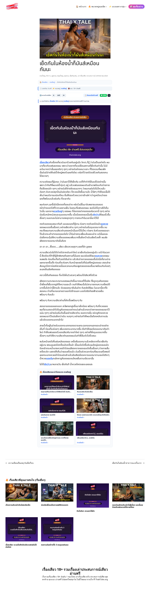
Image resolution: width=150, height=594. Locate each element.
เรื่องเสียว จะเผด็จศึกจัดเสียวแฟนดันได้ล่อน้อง (21, 546)
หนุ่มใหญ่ (60, 76)
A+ (64, 95)
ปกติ (58, 95)
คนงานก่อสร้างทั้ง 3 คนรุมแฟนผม (54, 545)
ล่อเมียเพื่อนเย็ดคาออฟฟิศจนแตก (54, 505)
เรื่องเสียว (45, 162)
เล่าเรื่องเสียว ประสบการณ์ (87, 76)
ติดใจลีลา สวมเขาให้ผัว (86, 511)
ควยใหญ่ (42, 76)
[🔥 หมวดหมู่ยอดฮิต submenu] (106, 6)
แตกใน (49, 358)
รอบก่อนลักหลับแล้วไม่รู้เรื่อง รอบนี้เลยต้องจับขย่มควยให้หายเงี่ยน (127, 506)
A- (53, 95)
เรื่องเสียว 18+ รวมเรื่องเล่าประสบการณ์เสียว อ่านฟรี (75, 571)
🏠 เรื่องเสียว (44, 82)
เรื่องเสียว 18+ (54, 101)
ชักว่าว (48, 76)
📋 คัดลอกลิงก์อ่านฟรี (91, 95)
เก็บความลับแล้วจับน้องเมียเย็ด (17, 505)
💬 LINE (103, 95)
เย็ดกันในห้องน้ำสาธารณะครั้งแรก (127, 463)
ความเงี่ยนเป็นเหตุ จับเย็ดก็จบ (20, 463)
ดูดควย (54, 76)
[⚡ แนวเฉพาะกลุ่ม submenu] (125, 6)
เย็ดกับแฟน (73, 76)
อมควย (66, 76)
